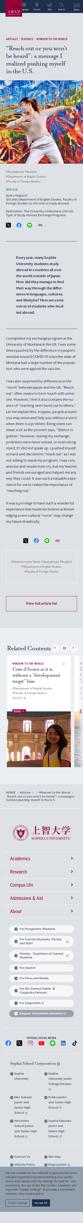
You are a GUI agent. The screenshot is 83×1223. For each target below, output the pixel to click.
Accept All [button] (41, 1202)
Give (50, 9)
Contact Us (22, 1157)
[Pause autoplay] (64, 648)
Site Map (54, 1157)
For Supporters (30, 1003)
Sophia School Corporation (33, 1063)
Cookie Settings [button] (17, 1202)
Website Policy (24, 1165)
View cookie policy (31, 1194)
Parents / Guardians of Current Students (41, 956)
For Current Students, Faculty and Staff (41, 941)
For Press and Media (34, 978)
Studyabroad (15, 171)
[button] (63, 663)
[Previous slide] (55, 648)
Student (31, 171)
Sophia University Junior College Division (60, 1079)
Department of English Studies (26, 176)
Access (36, 9)
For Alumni (27, 968)
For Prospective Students (37, 929)
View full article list (41, 603)
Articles (12, 39)
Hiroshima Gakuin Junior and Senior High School (25, 1129)
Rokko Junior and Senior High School (59, 1102)
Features (27, 39)
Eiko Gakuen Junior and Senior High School (23, 1105)
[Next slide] (73, 648)
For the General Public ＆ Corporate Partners (38, 991)
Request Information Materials (41, 1013)
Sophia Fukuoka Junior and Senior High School (59, 1129)
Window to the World (51, 39)
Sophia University (21, 1076)
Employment (58, 1165)
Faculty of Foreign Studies (23, 181)
